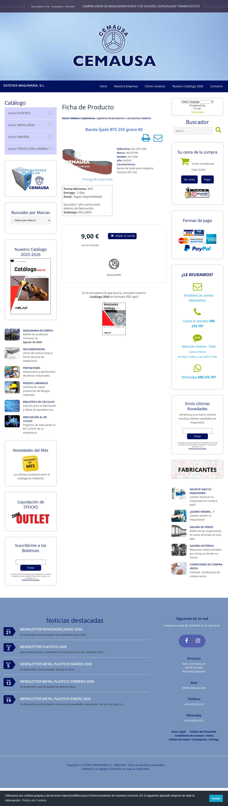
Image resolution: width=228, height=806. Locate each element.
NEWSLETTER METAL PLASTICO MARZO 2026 (56, 664)
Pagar (207, 179)
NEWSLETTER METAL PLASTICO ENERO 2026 (55, 698)
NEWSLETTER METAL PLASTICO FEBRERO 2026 (57, 681)
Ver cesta (189, 179)
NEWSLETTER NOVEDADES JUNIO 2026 (51, 629)
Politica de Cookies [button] (34, 800)
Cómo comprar (155, 86)
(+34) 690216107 (194, 720)
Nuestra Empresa (126, 86)
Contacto (216, 86)
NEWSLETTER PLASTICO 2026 (43, 646)
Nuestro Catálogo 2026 (187, 86)
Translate (197, 112)
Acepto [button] (216, 798)
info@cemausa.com (194, 688)
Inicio (103, 86)
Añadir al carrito (125, 235)
